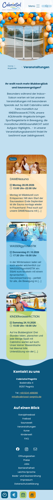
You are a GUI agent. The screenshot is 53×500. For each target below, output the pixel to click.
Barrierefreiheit (26, 467)
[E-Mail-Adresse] (35, 449)
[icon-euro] (14, 495)
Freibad (26, 418)
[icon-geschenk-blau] (32, 495)
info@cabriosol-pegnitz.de (26, 396)
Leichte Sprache (26, 472)
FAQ (26, 438)
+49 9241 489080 (28, 392)
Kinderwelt (26, 434)
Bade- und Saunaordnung (26, 475)
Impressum (26, 479)
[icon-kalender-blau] (23, 495)
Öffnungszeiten (26, 456)
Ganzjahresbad (26, 414)
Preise (26, 460)
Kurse (26, 430)
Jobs (26, 464)
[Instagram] (26, 449)
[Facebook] (17, 449)
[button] (34, 6)
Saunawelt (26, 422)
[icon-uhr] (5, 495)
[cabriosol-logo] (11, 6)
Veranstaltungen (26, 426)
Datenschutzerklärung (26, 483)
